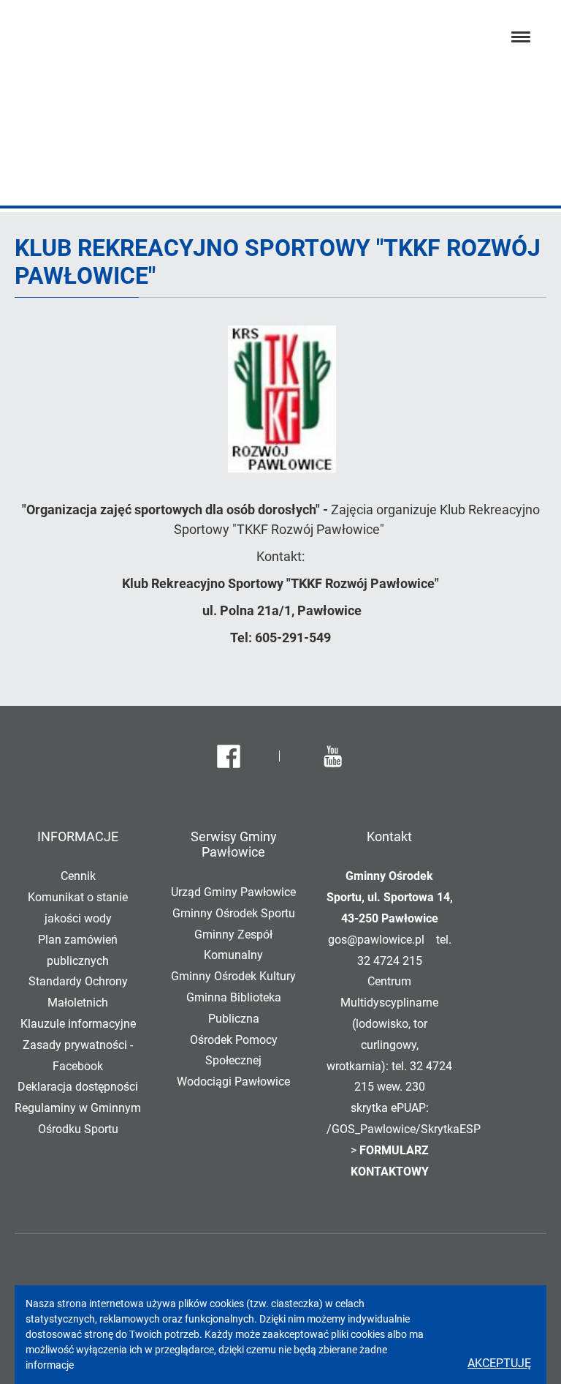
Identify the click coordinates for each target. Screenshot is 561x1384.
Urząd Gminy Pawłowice (233, 892)
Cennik (78, 876)
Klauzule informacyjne (78, 1024)
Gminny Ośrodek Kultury (233, 976)
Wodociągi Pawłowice (233, 1081)
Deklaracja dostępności (78, 1087)
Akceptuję (499, 1363)
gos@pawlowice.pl (376, 940)
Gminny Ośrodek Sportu (233, 913)
